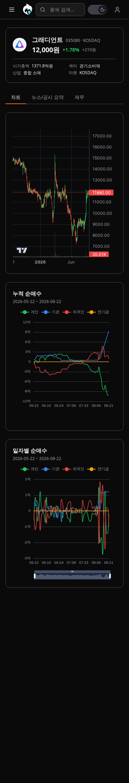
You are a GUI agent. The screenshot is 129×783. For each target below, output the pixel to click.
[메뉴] (12, 9)
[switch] (97, 9)
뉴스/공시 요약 (48, 97)
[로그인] (117, 9)
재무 (79, 97)
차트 (16, 97)
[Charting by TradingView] (22, 250)
